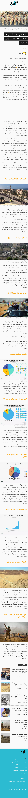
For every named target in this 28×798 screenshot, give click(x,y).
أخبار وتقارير (15, 759)
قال (8, 92)
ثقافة (17, 765)
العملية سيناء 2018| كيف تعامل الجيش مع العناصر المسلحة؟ (14, 720)
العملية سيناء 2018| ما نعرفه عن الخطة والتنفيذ (16, 734)
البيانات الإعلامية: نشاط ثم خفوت (16, 509)
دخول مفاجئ (24, 773)
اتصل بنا (23, 784)
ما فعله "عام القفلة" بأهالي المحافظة (16, 179)
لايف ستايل (15, 770)
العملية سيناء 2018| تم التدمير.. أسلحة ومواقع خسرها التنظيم (15, 695)
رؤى (26, 767)
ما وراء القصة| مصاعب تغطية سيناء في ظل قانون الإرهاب (15, 616)
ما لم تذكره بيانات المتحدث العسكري (16, 562)
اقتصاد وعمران (14, 762)
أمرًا (16, 67)
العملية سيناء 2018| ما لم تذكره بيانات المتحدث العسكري (15, 683)
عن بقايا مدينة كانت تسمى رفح (17, 237)
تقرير (5, 124)
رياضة (16, 767)
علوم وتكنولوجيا (23, 770)
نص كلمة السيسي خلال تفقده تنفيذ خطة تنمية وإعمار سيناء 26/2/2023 (14, 670)
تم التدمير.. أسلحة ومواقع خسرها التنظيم (16, 455)
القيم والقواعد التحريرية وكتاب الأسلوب (17, 781)
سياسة (25, 48)
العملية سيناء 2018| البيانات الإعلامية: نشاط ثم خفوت (15, 708)
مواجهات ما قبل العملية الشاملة (17, 293)
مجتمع (25, 765)
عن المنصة (23, 778)
